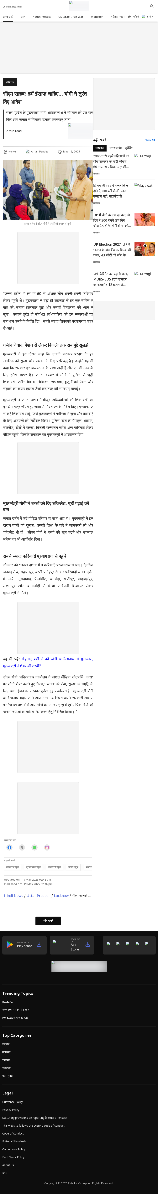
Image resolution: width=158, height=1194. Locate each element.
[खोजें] (152, 6)
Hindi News (13, 896)
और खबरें (48, 921)
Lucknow (61, 896)
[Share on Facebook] (9, 847)
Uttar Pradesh (38, 896)
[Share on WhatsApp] (34, 847)
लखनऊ (10, 82)
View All (150, 140)
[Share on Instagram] (47, 847)
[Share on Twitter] (22, 847)
